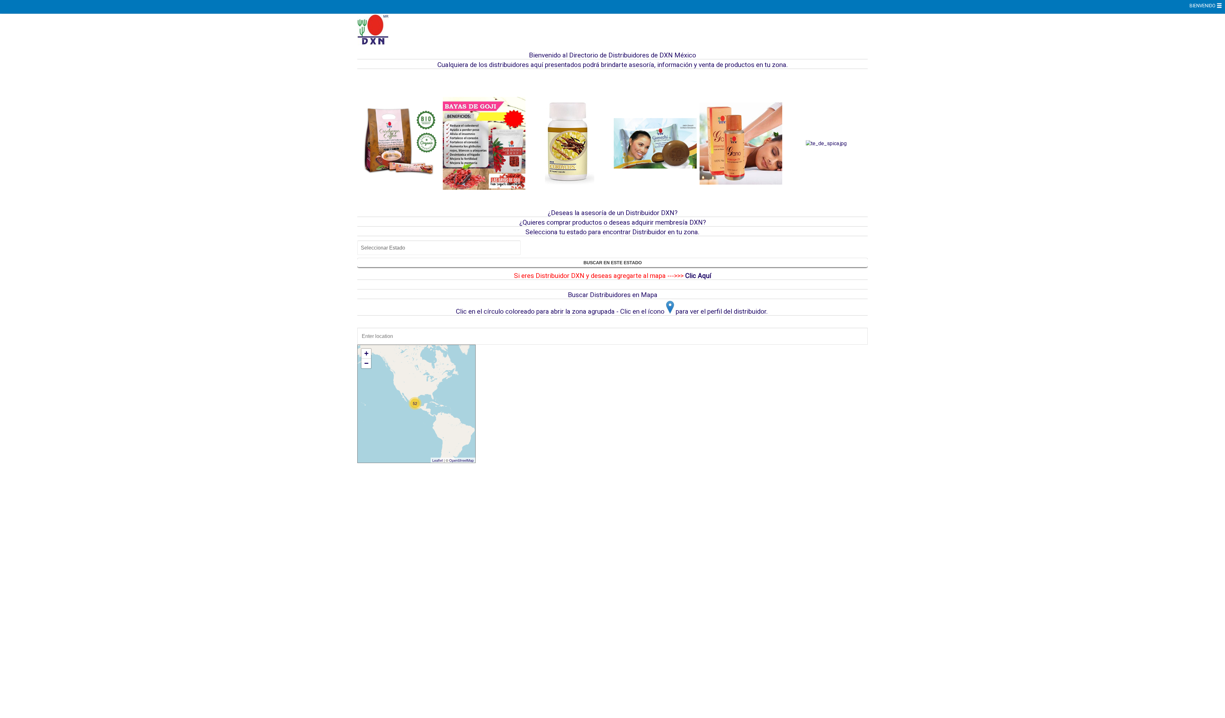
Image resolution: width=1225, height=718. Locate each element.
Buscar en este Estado (612, 262)
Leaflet (437, 460)
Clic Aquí (698, 276)
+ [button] (366, 353)
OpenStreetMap (461, 460)
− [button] (366, 363)
